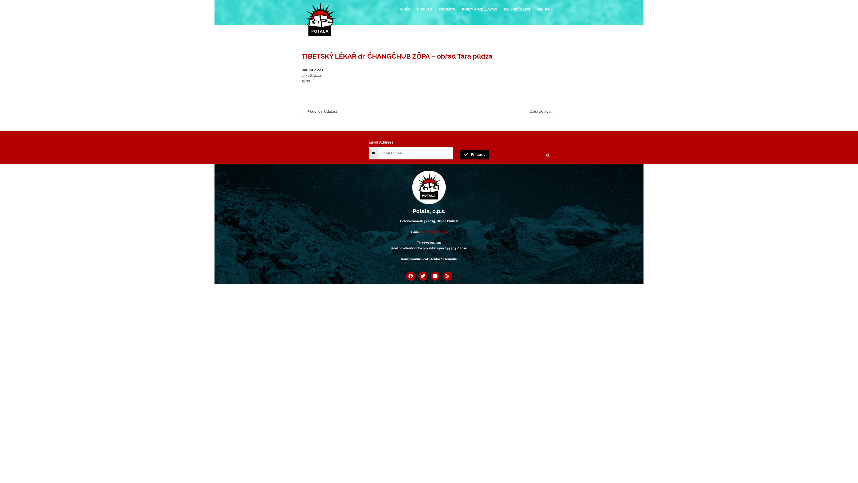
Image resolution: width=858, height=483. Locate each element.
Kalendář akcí (517, 9)
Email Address (381, 142)
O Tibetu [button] (424, 9)
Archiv (543, 9)
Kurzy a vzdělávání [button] (479, 9)
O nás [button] (405, 9)
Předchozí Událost (319, 111)
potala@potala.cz (434, 232)
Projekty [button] (447, 9)
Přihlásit (477, 155)
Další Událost (543, 111)
